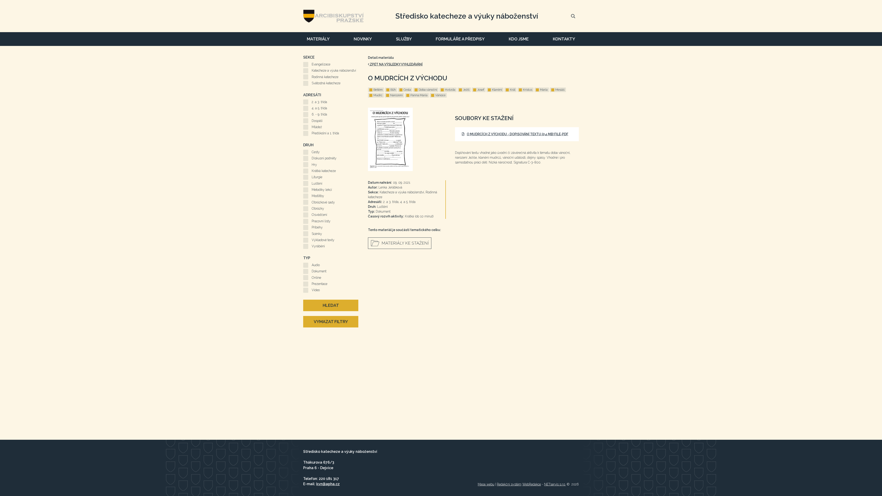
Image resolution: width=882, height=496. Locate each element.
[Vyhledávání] (573, 16)
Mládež (317, 127)
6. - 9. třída (319, 114)
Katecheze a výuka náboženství (334, 70)
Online (316, 277)
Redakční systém (509, 484)
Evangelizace (321, 64)
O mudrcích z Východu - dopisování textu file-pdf (517, 134)
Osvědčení (319, 215)
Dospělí (317, 121)
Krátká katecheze (324, 171)
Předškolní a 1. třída (325, 133)
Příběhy (317, 227)
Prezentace (319, 284)
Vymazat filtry (331, 321)
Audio (316, 265)
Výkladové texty (323, 240)
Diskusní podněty (324, 158)
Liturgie (317, 177)
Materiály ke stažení (405, 243)
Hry (314, 164)
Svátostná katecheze (326, 83)
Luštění (317, 183)
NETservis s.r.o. (555, 484)
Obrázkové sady (323, 202)
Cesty (316, 152)
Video (316, 290)
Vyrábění (318, 246)
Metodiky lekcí (322, 190)
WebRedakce (531, 484)
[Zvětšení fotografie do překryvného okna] (407, 139)
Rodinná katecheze (325, 77)
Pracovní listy (321, 221)
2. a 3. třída (319, 102)
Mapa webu (486, 484)
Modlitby (318, 196)
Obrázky (318, 208)
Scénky (317, 234)
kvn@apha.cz (328, 484)
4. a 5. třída (319, 108)
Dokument (319, 271)
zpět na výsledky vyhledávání (396, 64)
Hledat (331, 305)
